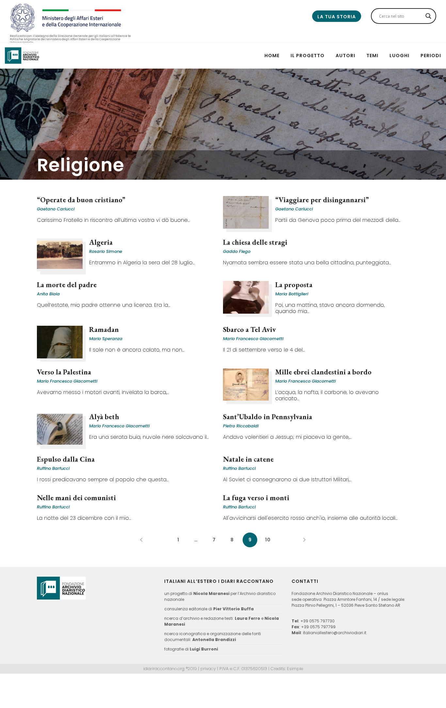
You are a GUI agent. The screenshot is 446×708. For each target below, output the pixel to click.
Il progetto (308, 55)
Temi (372, 55)
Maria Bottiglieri (291, 294)
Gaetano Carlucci (55, 209)
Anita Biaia (48, 294)
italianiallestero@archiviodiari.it (334, 632)
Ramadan (104, 329)
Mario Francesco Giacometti (253, 339)
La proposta (293, 284)
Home (271, 55)
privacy (208, 669)
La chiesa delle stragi (255, 242)
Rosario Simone (105, 251)
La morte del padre (67, 284)
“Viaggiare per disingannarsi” (322, 200)
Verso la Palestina (64, 372)
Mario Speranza (105, 339)
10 (268, 539)
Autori (345, 55)
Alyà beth (104, 416)
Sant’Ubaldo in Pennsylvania (267, 416)
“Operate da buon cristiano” (81, 200)
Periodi (431, 55)
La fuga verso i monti (256, 497)
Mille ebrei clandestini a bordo (323, 372)
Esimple (295, 669)
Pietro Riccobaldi (241, 426)
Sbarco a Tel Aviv (249, 329)
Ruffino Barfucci (53, 468)
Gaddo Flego (236, 251)
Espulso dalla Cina (66, 459)
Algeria (101, 242)
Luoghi (399, 55)
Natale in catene (248, 459)
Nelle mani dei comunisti (76, 497)
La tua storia (336, 16)
